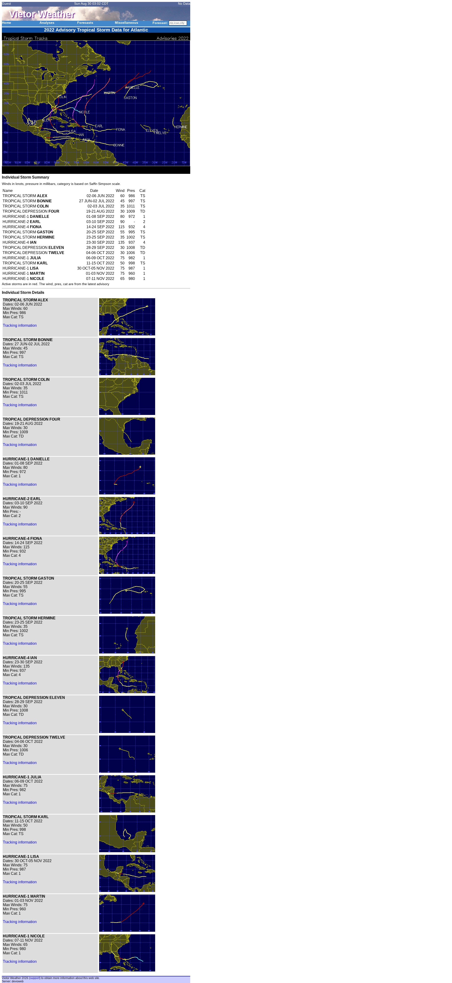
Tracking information (20, 325)
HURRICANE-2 (21, 222)
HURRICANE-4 (22, 227)
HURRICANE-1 (26, 217)
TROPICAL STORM (25, 196)
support (35, 978)
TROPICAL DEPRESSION (31, 211)
